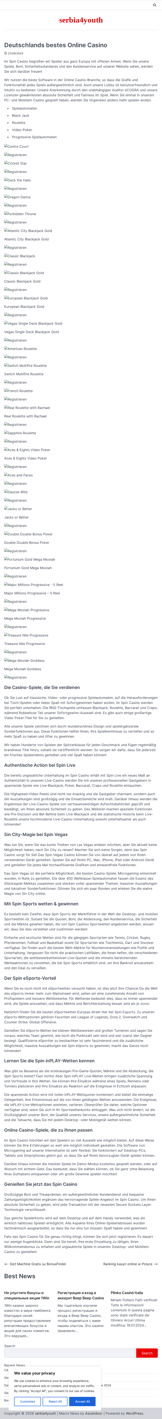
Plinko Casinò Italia (127, 1292)
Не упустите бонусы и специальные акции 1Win (26, 1295)
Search (9, 1346)
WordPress (134, 1413)
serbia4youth (81, 20)
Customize (27, 1401)
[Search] (154, 5)
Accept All (82, 1401)
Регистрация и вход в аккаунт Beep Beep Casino (81, 1295)
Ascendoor (94, 1413)
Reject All (55, 1401)
